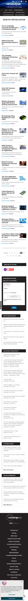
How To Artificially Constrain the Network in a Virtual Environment (10, 27)
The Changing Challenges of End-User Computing (10, 57)
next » (19, 255)
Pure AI (14, 558)
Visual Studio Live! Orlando (10, 407)
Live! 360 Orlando (7, 379)
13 (13, 255)
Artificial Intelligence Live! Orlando (11, 385)
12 (10, 255)
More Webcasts (7, 504)
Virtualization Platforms (8, 14)
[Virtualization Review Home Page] (14, 4)
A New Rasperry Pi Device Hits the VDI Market (8, 192)
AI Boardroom (14, 530)
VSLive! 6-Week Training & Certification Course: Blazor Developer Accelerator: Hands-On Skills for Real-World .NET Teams (14, 372)
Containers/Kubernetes (18, 10)
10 (23, 253)
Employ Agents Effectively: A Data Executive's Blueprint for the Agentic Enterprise (12, 449)
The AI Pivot (14, 577)
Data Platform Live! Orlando (10, 402)
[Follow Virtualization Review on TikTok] (17, 1)
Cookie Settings (11, 594)
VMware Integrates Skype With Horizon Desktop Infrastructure (9, 102)
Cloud (6, 10)
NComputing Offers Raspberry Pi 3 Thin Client (8, 117)
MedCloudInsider (14, 552)
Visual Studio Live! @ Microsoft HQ (12, 436)
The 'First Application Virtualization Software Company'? (9, 178)
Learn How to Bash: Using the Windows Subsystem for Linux (10, 235)
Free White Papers (9, 443)
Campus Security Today (14, 538)
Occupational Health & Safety (14, 555)
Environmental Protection (14, 544)
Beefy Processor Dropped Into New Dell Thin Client (9, 163)
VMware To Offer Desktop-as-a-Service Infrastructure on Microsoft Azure (9, 131)
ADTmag (14, 533)
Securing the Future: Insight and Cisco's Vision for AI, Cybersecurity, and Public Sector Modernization (13, 480)
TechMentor (14, 572)
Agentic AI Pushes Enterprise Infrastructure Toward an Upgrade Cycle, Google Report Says (14, 326)
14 (15, 255)
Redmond (14, 561)
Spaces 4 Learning (14, 569)
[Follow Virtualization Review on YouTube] (21, 1)
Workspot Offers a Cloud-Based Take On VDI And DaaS (10, 220)
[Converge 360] (14, 518)
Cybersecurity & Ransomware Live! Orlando (14, 396)
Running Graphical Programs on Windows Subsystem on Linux (9, 207)
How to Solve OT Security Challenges (12, 466)
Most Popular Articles (10, 316)
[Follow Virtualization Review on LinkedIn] (13, 1)
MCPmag (14, 550)
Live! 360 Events (14, 547)
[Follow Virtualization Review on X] (15, 1)
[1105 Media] (14, 523)
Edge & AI (10, 10)
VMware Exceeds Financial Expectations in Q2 (10, 42)
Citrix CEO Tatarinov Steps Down (8, 89)
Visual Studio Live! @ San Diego (11, 354)
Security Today (14, 566)
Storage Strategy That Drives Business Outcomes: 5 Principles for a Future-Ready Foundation (14, 493)
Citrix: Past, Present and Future (10, 74)
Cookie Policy (8, 591)
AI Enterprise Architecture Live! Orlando (13, 390)
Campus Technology (14, 541)
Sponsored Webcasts (9, 475)
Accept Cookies (11, 598)
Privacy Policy (13, 292)
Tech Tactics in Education (14, 575)
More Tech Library (8, 470)
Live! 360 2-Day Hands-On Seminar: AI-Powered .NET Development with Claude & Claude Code (14, 414)
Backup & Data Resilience (20, 14)
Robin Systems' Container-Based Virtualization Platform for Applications (9, 148)
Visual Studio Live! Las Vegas (10, 431)
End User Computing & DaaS (8, 12)
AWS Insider (14, 536)
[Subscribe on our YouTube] (8, 270)
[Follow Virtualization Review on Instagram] (19, 1)
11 (7, 255)
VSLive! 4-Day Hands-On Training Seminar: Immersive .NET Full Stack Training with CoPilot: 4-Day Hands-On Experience (13, 423)
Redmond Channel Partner (14, 563)
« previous (5, 253)
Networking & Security (20, 12)
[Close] (21, 581)
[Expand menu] (26, 2)
